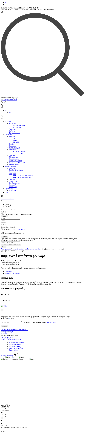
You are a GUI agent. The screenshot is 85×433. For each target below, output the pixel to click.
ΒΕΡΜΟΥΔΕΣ (14, 164)
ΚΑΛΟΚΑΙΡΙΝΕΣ (19, 151)
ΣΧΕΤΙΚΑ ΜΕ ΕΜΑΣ (8, 330)
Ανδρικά (8, 122)
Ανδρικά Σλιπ (17, 127)
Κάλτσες (12, 131)
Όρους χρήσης (20, 229)
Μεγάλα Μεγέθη (14, 133)
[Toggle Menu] (1, 118)
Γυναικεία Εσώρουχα (19, 249)
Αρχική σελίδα (6, 249)
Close (3, 247)
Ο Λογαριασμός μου (7, 199)
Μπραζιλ (16, 142)
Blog (6, 192)
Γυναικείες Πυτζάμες (34, 249)
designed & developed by (7, 355)
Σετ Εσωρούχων (14, 183)
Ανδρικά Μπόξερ (19, 125)
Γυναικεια (12, 190)
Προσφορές (9, 189)
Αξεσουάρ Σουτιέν (15, 161)
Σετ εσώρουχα (14, 159)
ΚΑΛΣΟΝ (12, 185)
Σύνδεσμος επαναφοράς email (11, 245)
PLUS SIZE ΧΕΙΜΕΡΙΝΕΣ (22, 177)
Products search (6, 98)
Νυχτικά (12, 155)
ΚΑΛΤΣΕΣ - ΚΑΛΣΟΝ (17, 162)
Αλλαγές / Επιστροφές (16, 342)
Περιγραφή (8, 271)
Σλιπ (14, 138)
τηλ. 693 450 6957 (7, 337)
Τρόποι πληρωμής (15, 344)
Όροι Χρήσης (13, 350)
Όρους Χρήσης (51, 322)
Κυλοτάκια (12, 136)
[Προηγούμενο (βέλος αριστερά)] (1, 431)
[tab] (44, 272)
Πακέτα (11, 144)
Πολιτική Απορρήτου (16, 348)
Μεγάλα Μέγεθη (14, 148)
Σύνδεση (4, 216)
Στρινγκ (15, 140)
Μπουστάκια (13, 157)
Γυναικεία (8, 135)
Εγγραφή (4, 236)
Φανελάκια (12, 129)
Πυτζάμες (12, 149)
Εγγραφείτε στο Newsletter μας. (13, 233)
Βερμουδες (13, 187)
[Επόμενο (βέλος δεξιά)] (4, 431)
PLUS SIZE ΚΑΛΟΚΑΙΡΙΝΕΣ (23, 175)
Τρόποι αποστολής (15, 346)
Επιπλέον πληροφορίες (12, 273)
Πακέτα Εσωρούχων (16, 170)
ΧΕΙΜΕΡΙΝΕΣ (18, 153)
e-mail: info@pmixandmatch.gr (11, 339)
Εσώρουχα (12, 123)
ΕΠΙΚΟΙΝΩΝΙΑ (22, 330)
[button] (10, 263)
